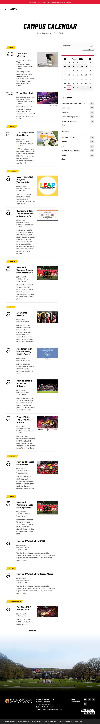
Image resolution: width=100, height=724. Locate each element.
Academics (77, 112)
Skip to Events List (85, 41)
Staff (77, 146)
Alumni (77, 155)
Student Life (77, 108)
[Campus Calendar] (13, 9)
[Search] (91, 45)
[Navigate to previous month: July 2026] (65, 59)
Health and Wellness (77, 121)
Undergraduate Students (77, 151)
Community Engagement (77, 117)
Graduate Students (77, 137)
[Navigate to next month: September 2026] (90, 59)
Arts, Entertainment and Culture (77, 103)
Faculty (77, 142)
